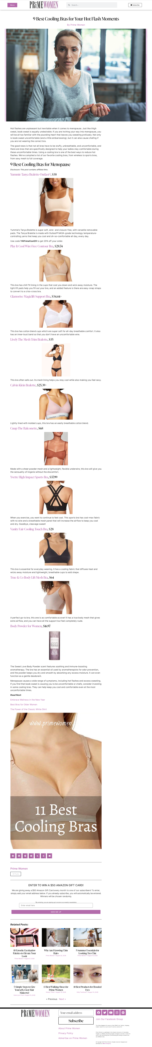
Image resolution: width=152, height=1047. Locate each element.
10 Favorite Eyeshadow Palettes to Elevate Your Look (24, 953)
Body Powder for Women (26, 626)
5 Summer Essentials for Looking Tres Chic (87, 952)
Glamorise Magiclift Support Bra (30, 296)
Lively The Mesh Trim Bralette (29, 339)
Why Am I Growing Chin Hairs (56, 952)
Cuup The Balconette (23, 428)
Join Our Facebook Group (109, 1019)
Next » (62, 999)
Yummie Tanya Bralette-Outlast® (30, 174)
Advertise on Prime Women (72, 1038)
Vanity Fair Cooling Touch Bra (29, 529)
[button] (12, 855)
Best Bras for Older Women (23, 704)
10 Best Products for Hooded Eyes (87, 988)
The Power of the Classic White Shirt (28, 709)
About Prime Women (69, 1028)
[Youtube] (111, 1012)
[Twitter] (104, 1012)
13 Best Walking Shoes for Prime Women (56, 988)
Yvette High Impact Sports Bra (29, 477)
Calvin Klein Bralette (23, 385)
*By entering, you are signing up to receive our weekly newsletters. (56, 902)
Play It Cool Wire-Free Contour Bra (31, 246)
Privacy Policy (65, 1033)
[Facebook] (98, 1012)
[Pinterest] (123, 1012)
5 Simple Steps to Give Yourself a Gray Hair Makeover (24, 989)
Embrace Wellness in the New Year (27, 700)
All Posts (16, 874)
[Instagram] (117, 1012)
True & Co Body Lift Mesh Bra (29, 577)
